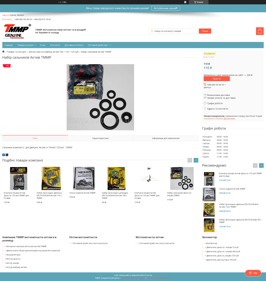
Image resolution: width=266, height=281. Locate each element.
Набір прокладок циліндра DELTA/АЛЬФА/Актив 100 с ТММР (115, 195)
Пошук (205, 31)
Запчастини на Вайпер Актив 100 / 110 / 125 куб (53, 51)
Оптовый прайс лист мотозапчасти (90, 243)
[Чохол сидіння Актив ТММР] (84, 178)
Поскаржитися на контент (133, 278)
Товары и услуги (25, 45)
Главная (9, 45)
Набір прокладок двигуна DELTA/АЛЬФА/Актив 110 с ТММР (49, 195)
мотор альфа (12, 263)
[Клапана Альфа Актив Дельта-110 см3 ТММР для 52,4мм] (18, 178)
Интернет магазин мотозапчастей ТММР (26, 246)
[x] (7, 155)
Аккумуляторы (13, 254)
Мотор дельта (13, 258)
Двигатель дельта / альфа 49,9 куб (223, 251)
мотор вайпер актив (16, 267)
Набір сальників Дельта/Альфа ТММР (179, 194)
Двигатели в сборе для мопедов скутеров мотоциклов (33, 250)
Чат (255, 273)
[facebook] (3, 155)
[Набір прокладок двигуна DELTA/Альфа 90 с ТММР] (209, 225)
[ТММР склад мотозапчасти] (17, 31)
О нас (42, 45)
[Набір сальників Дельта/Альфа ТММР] (182, 178)
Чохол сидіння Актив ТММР (82, 192)
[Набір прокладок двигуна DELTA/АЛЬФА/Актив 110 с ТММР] (51, 178)
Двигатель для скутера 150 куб (221, 259)
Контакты (55, 45)
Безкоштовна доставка (218, 95)
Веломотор (211, 243)
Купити (217, 78)
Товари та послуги (16, 51)
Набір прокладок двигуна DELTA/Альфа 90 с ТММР (240, 221)
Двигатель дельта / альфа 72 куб (222, 247)
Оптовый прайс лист (98, 45)
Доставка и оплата (74, 45)
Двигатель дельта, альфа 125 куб (222, 255)
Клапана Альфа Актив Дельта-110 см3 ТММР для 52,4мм (16, 195)
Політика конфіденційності (159, 278)
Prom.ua (148, 275)
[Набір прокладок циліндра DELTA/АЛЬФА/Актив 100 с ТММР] (116, 178)
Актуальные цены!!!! (165, 8)
